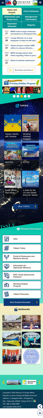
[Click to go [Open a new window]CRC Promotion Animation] (29, 382)
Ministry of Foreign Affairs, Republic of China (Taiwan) (21, 3)
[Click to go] (21, 86)
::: (3, 385)
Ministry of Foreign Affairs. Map (34, 401)
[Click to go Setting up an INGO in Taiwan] (14, 382)
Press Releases (31, 11)
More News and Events (23, 70)
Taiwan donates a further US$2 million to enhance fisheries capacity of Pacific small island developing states (23, 47)
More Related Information (20, 302)
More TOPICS (24, 206)
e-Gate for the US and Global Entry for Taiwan (25, 96)
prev (3, 382)
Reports (31, 25)
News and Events (12, 11)
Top (40, 413)
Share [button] (40, 406)
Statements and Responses (12, 18)
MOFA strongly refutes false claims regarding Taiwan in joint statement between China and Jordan (23, 54)
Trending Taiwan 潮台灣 (29, 96)
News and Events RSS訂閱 (10, 70)
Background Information (31, 18)
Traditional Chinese (40, 3)
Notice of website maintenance (23, 62)
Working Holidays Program (21, 96)
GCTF (14, 96)
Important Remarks (12, 25)
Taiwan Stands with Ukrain (18, 96)
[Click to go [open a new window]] (11, 322)
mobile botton (3, 3)
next (39, 382)
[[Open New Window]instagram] (31, 356)
